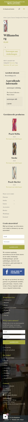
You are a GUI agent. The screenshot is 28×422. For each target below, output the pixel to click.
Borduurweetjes (8, 378)
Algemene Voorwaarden (10, 307)
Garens (5, 204)
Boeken (5, 210)
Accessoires (6, 207)
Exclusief (5, 217)
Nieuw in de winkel (8, 194)
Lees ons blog (7, 347)
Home (5, 17)
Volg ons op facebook (9, 350)
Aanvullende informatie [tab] (12, 73)
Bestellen (6, 302)
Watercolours (12, 63)
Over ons (6, 315)
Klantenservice (7, 300)
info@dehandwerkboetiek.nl (11, 395)
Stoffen (5, 200)
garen (9, 17)
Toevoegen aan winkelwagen (12, 52)
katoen (13, 17)
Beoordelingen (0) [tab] (10, 76)
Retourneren (7, 310)
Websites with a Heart (17, 420)
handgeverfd (19, 17)
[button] (4, 22)
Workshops (6, 214)
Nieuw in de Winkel (9, 358)
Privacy (6, 305)
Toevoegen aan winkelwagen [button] (14, 139)
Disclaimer (6, 313)
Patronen (5, 197)
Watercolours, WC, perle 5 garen (11, 65)
